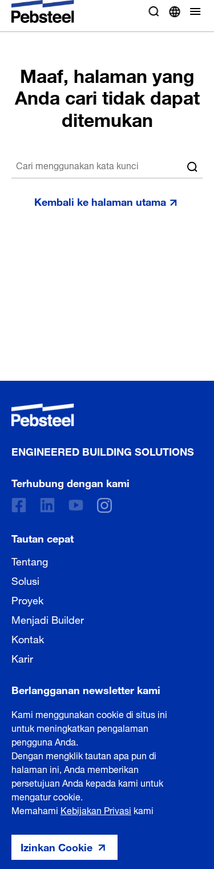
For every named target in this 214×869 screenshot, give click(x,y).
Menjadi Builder (47, 618)
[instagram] (104, 505)
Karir (22, 657)
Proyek (27, 599)
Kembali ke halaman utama (100, 201)
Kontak (27, 638)
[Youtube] (75, 505)
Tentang (29, 560)
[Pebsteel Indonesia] (102, 415)
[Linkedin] (47, 505)
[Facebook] (18, 505)
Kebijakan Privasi (95, 809)
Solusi (25, 580)
